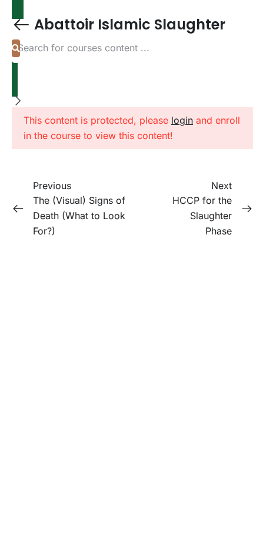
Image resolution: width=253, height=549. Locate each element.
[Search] (16, 48)
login (182, 120)
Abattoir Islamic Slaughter (128, 24)
